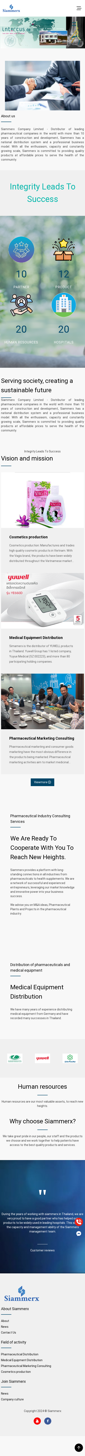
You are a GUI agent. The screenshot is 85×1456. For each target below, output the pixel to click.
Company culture (12, 1399)
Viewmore (41, 782)
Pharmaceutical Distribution (19, 1354)
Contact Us (8, 1332)
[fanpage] (79, 1233)
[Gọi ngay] (79, 1222)
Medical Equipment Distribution (36, 637)
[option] (15, 1058)
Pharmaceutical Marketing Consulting (41, 738)
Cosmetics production (28, 537)
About (5, 1321)
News (4, 1326)
